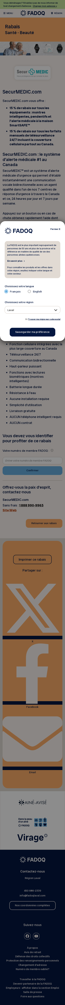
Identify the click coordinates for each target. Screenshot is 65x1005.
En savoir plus (14, 261)
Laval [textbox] (10, 310)
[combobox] (32, 310)
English (37, 291)
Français (15, 291)
